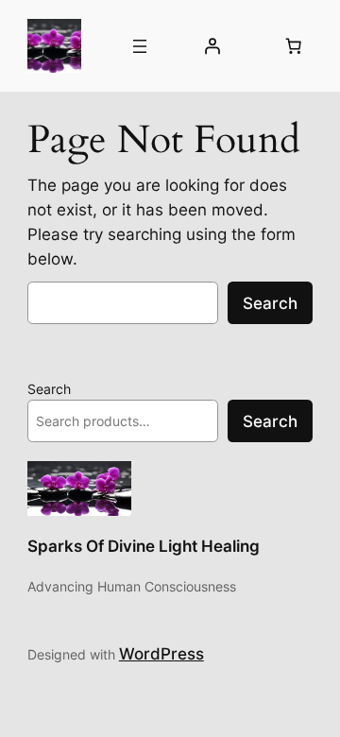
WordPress (161, 653)
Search (270, 303)
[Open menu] (139, 46)
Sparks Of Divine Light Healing (143, 546)
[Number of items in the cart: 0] (293, 46)
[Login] (212, 46)
